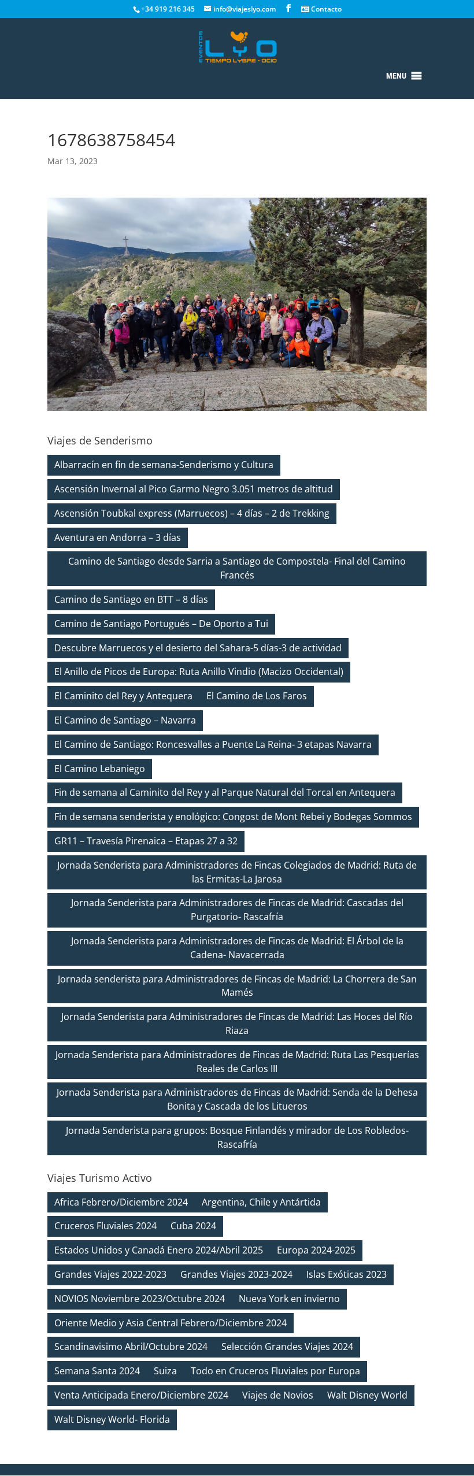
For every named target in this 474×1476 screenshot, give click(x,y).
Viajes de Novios (277, 1395)
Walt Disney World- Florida (112, 1419)
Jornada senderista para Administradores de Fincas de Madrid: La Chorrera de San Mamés (237, 986)
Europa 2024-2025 (316, 1250)
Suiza (165, 1370)
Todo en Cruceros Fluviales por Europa (275, 1370)
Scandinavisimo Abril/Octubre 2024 (131, 1346)
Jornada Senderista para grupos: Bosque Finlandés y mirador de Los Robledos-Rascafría (237, 1137)
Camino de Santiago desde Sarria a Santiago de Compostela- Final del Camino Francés (237, 568)
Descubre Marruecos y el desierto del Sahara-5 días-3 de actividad (198, 647)
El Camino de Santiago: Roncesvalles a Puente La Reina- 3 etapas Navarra (213, 744)
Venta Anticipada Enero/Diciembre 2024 (141, 1395)
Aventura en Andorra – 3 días (117, 537)
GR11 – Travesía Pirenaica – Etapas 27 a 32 (146, 841)
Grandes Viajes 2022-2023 (110, 1274)
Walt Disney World (367, 1395)
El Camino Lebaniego (99, 768)
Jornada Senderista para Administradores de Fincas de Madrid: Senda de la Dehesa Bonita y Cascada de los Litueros (237, 1099)
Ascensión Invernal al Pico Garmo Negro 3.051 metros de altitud (193, 489)
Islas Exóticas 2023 (346, 1274)
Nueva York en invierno (289, 1298)
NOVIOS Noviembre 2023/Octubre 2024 (139, 1298)
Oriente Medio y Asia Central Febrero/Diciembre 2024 (170, 1322)
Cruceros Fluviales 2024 (105, 1225)
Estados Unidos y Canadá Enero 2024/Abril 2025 (158, 1250)
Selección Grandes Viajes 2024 (287, 1346)
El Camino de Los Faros (256, 695)
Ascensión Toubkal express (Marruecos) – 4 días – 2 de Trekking (191, 513)
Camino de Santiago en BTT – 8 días (131, 599)
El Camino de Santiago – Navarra (125, 720)
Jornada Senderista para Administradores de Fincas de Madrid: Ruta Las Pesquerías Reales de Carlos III (237, 1061)
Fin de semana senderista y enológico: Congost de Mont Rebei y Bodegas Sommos (233, 816)
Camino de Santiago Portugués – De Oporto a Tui (161, 623)
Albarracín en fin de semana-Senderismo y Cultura (163, 464)
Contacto (325, 9)
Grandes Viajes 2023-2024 (236, 1274)
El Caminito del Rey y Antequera (123, 695)
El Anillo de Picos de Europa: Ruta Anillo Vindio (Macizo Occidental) (198, 671)
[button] (396, 75)
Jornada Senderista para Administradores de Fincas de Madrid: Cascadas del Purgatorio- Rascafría (237, 909)
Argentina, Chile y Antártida (261, 1202)
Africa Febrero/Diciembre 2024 (121, 1202)
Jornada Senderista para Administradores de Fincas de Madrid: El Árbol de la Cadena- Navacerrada (237, 947)
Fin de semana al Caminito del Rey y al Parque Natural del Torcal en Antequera (224, 792)
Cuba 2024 (193, 1225)
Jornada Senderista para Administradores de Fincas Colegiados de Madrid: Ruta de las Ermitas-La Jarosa (237, 872)
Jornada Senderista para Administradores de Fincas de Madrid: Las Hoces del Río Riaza (237, 1023)
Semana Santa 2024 (97, 1370)
